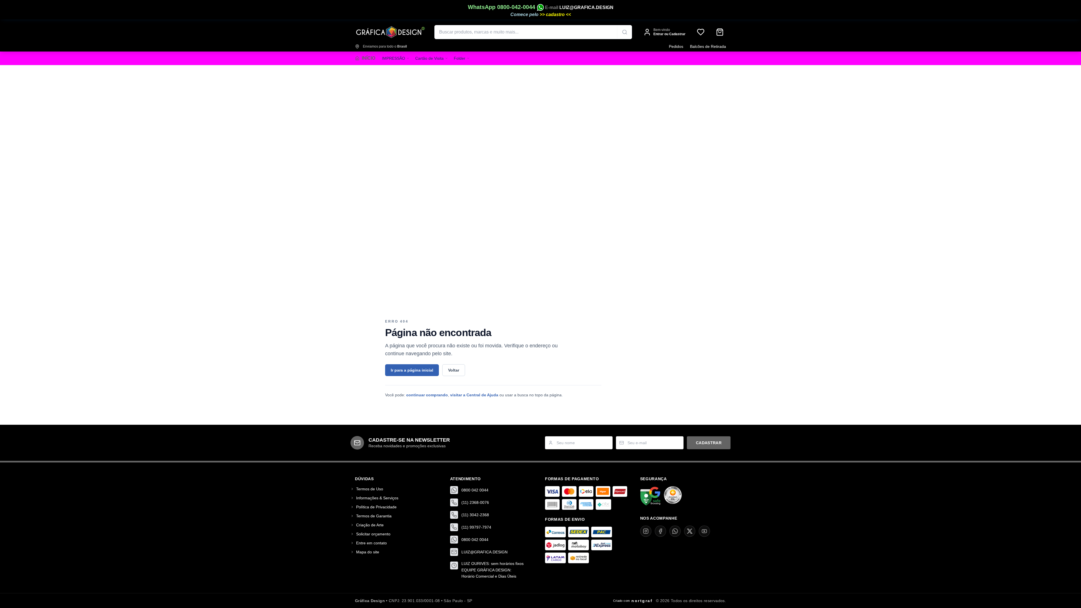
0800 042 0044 (474, 490)
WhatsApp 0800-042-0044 (502, 7)
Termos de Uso (369, 489)
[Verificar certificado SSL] (673, 496)
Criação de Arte (370, 525)
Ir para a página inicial (412, 370)
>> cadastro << (555, 14)
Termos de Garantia (374, 516)
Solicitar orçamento (373, 534)
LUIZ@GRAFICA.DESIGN (586, 7)
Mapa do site (367, 552)
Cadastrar (709, 443)
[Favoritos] (700, 32)
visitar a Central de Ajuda (474, 395)
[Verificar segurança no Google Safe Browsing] (650, 496)
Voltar (453, 370)
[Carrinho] (720, 32)
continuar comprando (427, 395)
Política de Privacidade (376, 507)
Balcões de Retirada (708, 46)
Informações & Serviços (377, 498)
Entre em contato (371, 543)
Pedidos (676, 46)
